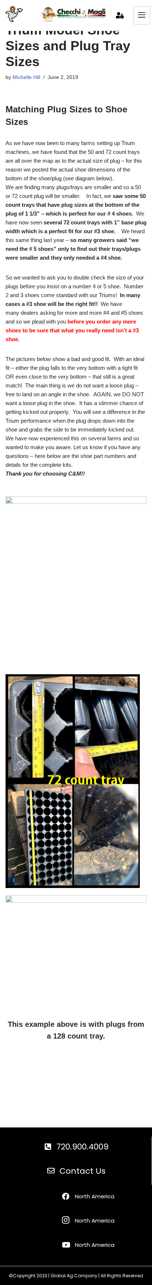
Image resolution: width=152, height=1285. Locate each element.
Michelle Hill (26, 77)
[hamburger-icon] (142, 15)
